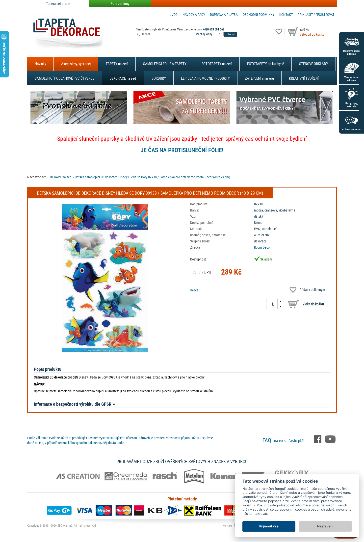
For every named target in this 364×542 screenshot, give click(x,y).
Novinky (40, 63)
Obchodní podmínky (258, 14)
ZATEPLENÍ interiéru (259, 78)
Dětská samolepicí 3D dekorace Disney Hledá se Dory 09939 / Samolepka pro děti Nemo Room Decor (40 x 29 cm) (152, 177)
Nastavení (325, 526)
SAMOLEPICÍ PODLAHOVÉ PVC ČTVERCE (64, 78)
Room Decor (262, 247)
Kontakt (286, 14)
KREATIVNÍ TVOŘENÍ (304, 78)
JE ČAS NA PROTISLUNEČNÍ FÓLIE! (182, 150)
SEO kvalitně (64, 525)
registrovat (324, 14)
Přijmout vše (269, 526)
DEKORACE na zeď (122, 78)
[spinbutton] (273, 304)
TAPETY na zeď (117, 63)
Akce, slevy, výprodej (76, 63)
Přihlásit (305, 14)
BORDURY (159, 78)
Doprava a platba (224, 14)
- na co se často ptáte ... (287, 440)
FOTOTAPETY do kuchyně (265, 63)
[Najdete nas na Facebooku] (318, 438)
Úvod (174, 14)
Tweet (193, 290)
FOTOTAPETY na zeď (217, 63)
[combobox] (209, 34)
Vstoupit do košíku (312, 34)
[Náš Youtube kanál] (330, 438)
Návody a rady (193, 14)
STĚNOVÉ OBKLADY (313, 63)
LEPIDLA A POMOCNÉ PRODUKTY (205, 78)
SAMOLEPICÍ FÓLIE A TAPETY (164, 63)
